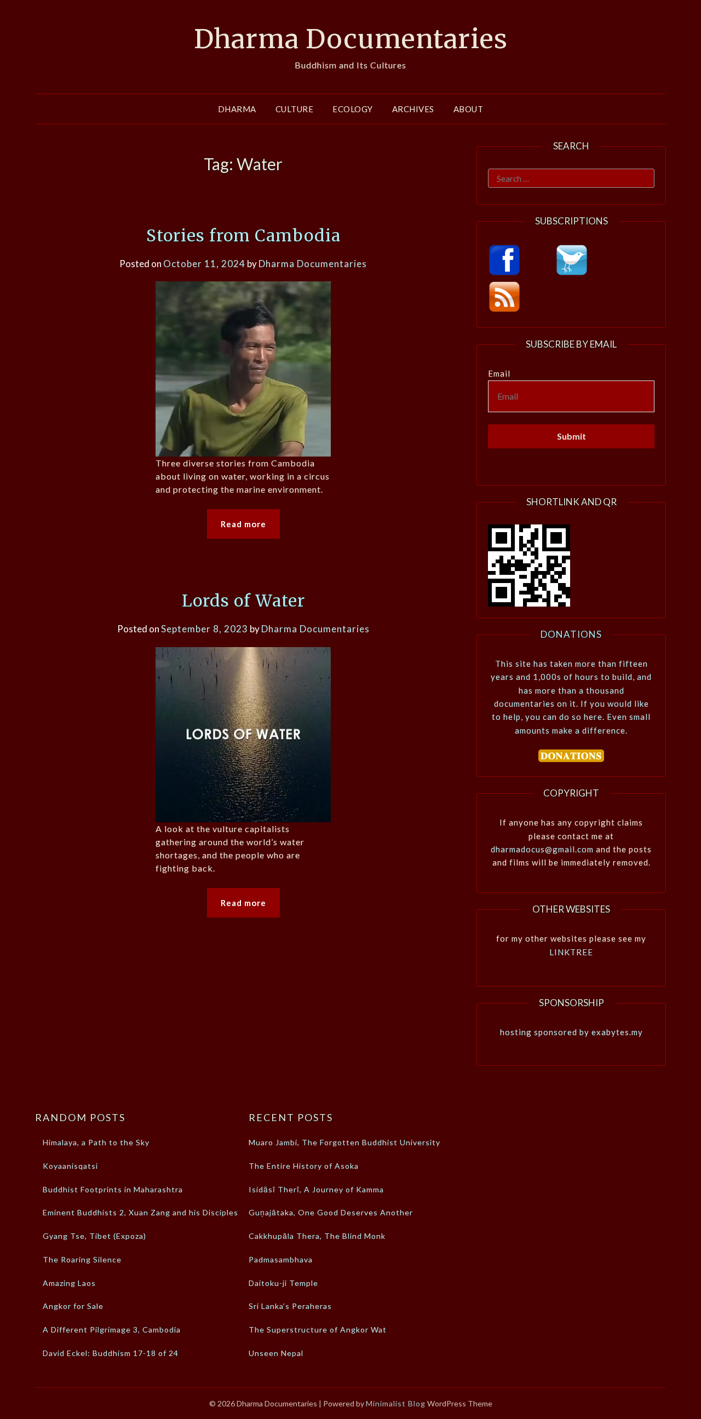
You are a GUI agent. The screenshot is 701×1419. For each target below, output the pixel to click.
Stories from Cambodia (243, 235)
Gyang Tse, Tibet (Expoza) (94, 1236)
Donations (571, 634)
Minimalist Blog (396, 1403)
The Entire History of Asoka (304, 1165)
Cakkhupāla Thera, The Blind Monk (317, 1236)
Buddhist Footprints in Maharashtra (113, 1189)
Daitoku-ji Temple (283, 1283)
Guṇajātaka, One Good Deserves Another (331, 1212)
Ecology (352, 109)
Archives (413, 109)
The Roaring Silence (82, 1259)
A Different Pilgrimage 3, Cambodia (112, 1329)
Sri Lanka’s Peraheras (290, 1306)
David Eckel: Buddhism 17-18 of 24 (111, 1353)
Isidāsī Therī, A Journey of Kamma (316, 1189)
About (468, 109)
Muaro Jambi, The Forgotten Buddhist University (344, 1142)
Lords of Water (243, 600)
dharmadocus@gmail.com (542, 849)
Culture (294, 109)
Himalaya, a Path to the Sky (96, 1142)
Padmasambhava (281, 1259)
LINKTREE (571, 952)
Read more (243, 524)
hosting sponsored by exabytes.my (571, 1032)
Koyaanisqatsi (70, 1165)
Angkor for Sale (73, 1306)
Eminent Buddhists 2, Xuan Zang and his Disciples (140, 1212)
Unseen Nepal (276, 1353)
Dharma (237, 109)
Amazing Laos (69, 1283)
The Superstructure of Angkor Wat (318, 1329)
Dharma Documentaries (351, 38)
